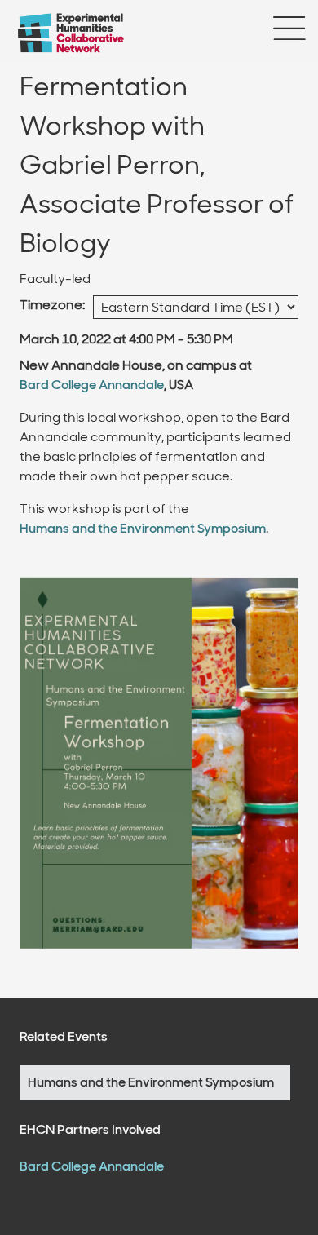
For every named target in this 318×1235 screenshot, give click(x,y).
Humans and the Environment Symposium (143, 528)
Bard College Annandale (92, 384)
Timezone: (52, 304)
